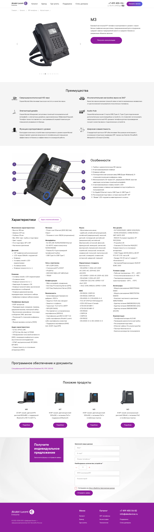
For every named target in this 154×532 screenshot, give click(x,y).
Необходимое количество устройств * (89, 464)
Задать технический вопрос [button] (50, 220)
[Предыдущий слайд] (17, 44)
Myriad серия (44, 10)
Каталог (34, 4)
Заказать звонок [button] (134, 4)
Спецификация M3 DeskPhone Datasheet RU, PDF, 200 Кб (32, 369)
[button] (106, 40)
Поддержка (67, 4)
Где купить (54, 4)
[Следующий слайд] (80, 44)
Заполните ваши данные (84, 444)
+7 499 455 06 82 (128, 511)
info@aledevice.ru (129, 514)
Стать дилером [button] (82, 4)
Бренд (44, 4)
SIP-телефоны (32, 10)
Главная (14, 10)
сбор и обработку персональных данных (102, 488)
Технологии (104, 523)
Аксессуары (104, 519)
